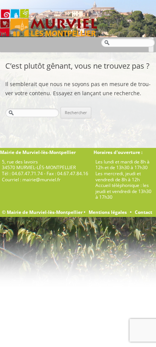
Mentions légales (108, 212)
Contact (143, 212)
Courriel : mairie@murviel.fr (31, 179)
